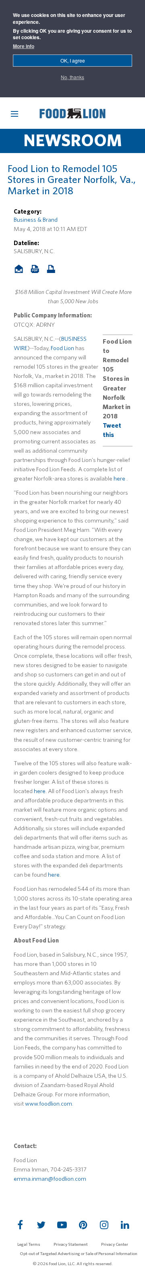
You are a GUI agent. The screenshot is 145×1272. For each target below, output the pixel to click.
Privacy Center (114, 1244)
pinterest (83, 1224)
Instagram (104, 1224)
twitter (41, 1224)
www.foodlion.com (48, 1103)
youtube (62, 1224)
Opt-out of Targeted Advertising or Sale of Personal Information (78, 1253)
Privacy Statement (71, 1244)
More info (23, 46)
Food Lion (62, 348)
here (119, 478)
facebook (20, 1224)
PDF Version (36, 269)
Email (22, 269)
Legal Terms (28, 1244)
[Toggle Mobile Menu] (14, 114)
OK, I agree (72, 60)
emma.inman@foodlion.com (50, 1178)
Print (54, 269)
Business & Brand (36, 219)
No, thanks (72, 76)
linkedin (125, 1224)
